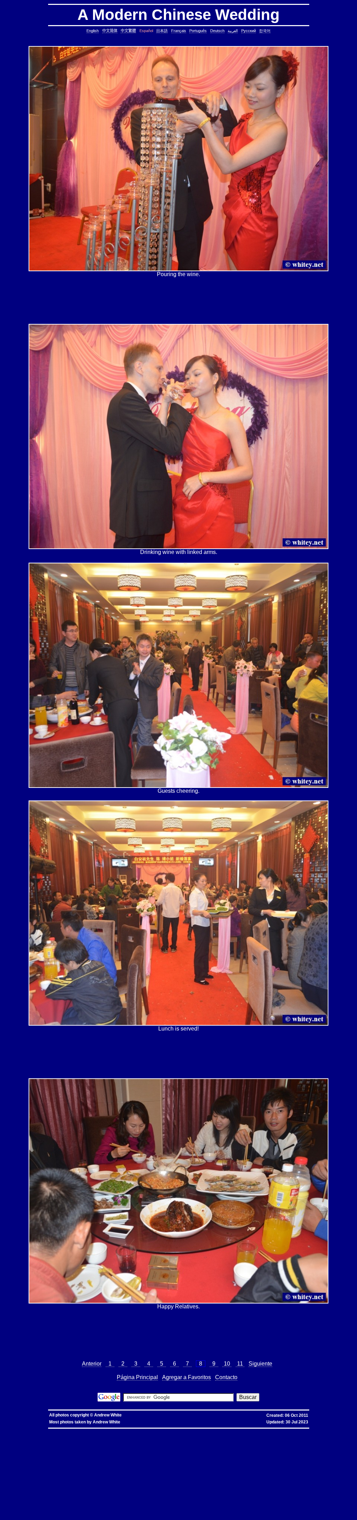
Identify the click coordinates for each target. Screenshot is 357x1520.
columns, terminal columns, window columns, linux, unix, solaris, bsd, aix (206, 1511)
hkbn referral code (47, 1430)
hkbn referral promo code (21, 1430)
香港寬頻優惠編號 (209, 1430)
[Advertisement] (178, 300)
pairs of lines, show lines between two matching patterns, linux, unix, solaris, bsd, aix (85, 1461)
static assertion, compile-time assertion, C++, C (199, 1439)
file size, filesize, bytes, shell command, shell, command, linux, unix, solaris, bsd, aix (221, 1470)
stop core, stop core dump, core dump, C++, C (186, 1442)
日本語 (162, 31)
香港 (164, 1430)
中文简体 (109, 31)
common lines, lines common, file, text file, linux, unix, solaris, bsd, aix (64, 1453)
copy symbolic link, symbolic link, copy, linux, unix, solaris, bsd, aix (47, 1442)
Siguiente (260, 1364)
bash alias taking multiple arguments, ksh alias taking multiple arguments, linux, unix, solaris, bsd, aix (82, 1492)
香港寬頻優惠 (188, 1430)
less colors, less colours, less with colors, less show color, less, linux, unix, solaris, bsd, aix (63, 1475)
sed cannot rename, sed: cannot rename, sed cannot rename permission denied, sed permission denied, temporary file (212, 1492)
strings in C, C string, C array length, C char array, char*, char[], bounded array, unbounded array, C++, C (233, 1447)
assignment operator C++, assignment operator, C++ (228, 1433)
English (92, 31)
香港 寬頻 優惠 (152, 1430)
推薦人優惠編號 (230, 1430)
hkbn (121, 1430)
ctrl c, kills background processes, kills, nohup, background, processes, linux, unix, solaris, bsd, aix (272, 1442)
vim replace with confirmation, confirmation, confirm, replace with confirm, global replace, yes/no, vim (277, 1514)
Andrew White (108, 1415)
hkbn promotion (108, 1430)
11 (240, 1364)
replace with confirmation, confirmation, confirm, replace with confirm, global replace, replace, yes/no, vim (108, 1517)
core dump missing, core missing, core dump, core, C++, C (123, 1442)
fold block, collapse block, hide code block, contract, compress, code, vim (174, 1514)
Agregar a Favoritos (186, 1377)
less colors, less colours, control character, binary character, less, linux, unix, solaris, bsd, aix (173, 1475)
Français (178, 31)
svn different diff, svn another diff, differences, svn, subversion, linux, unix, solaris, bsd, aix (221, 1497)
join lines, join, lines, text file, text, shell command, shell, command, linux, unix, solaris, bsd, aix (233, 1458)
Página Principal (137, 1377)
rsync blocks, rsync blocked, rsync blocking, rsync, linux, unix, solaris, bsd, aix (124, 1470)
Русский (248, 31)
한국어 (265, 31)
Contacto (226, 1377)
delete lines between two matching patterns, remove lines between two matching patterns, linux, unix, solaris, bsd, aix (118, 1456)
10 (226, 1364)
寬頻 (170, 1430)
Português (198, 31)
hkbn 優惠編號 (133, 1430)
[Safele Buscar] (109, 1400)
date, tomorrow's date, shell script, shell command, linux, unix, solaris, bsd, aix (239, 1444)
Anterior (91, 1364)
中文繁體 (128, 31)
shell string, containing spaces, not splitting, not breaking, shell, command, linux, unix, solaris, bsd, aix (139, 1495)
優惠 (177, 1430)
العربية (233, 31)
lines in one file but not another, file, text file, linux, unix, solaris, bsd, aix (135, 1458)
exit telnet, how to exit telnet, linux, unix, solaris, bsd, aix (148, 1509)
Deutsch (217, 31)
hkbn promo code (68, 1430)
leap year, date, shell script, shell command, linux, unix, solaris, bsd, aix (151, 1444)
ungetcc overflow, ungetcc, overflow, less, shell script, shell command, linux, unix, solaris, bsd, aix (71, 1478)
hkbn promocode (89, 1430)
